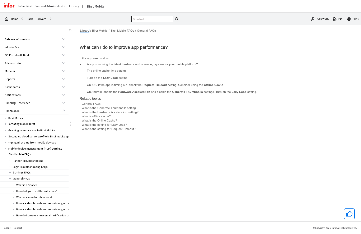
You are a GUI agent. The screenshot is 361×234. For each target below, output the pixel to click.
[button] (29, 39)
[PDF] (334, 19)
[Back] (23, 19)
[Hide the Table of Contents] (71, 30)
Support (18, 227)
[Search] (176, 19)
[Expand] (64, 39)
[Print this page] (349, 19)
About (7, 227)
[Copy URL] (312, 19)
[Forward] (50, 19)
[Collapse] (64, 110)
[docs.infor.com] (6, 19)
